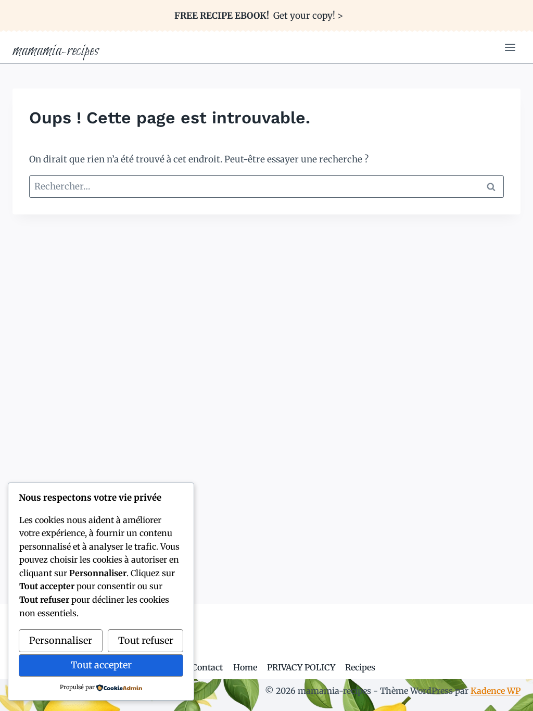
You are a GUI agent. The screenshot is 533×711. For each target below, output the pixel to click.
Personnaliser (60, 640)
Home (245, 667)
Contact (207, 667)
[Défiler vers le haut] (506, 695)
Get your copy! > (258, 15)
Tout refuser (145, 640)
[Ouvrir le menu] (510, 48)
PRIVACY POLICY (301, 667)
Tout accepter (101, 665)
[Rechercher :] (266, 186)
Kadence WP (496, 690)
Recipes (360, 667)
